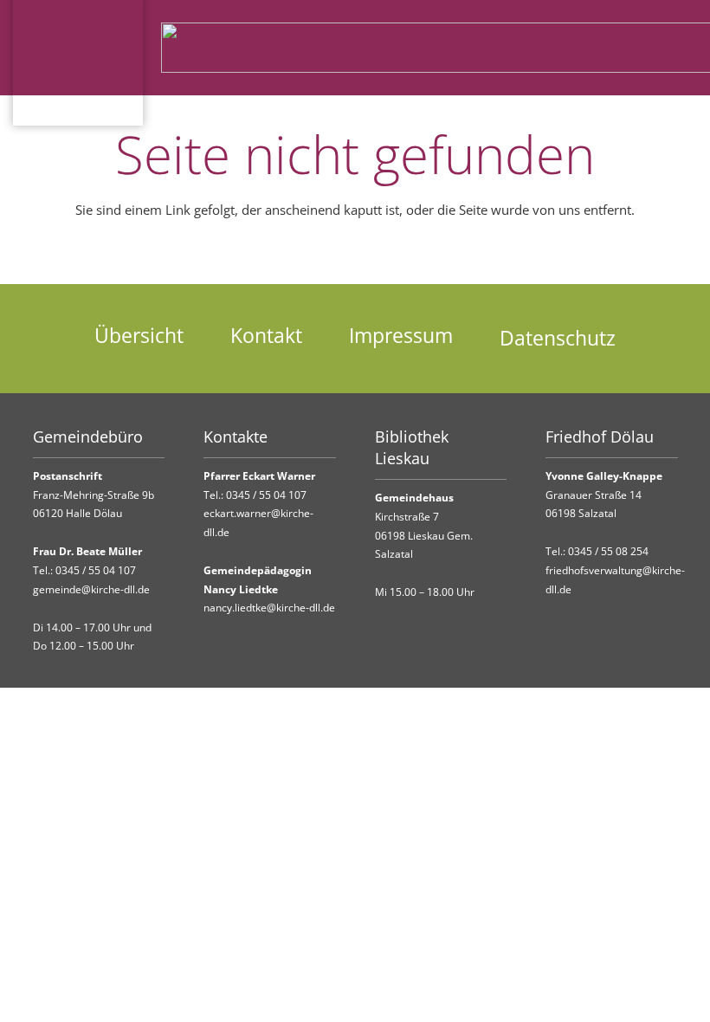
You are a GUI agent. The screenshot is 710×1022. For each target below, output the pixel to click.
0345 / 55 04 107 (95, 570)
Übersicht (139, 335)
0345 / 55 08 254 (608, 551)
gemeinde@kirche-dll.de (91, 589)
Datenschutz (558, 338)
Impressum (401, 335)
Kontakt (266, 335)
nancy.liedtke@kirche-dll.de (269, 607)
